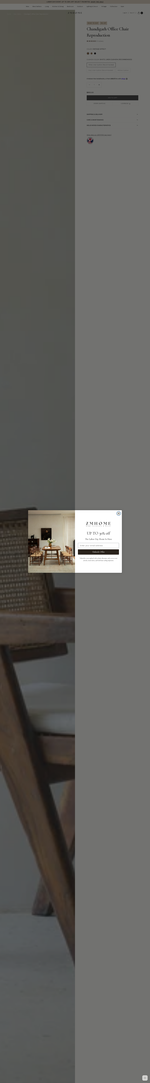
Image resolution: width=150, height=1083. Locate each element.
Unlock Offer (98, 552)
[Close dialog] (119, 513)
